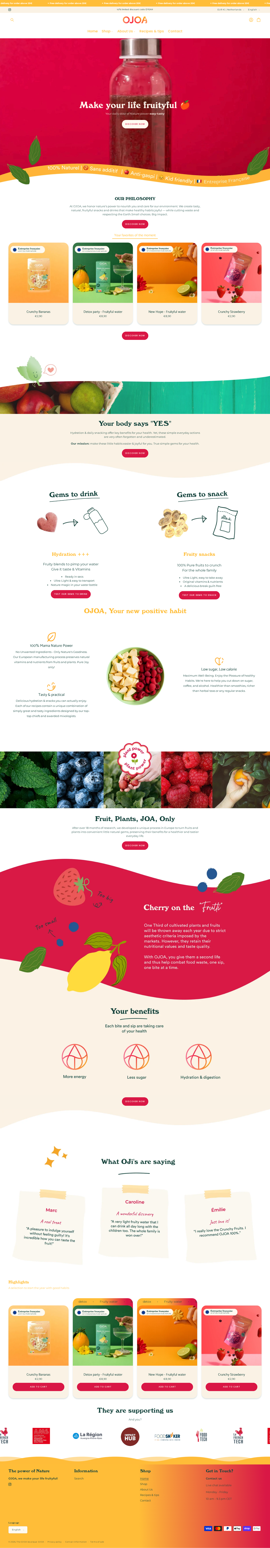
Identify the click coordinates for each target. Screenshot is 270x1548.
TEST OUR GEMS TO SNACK (199, 595)
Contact (145, 1500)
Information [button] (86, 1471)
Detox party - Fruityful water (103, 312)
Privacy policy (54, 1542)
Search (79, 1478)
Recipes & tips (149, 1495)
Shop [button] (145, 1471)
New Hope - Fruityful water (167, 312)
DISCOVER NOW (135, 123)
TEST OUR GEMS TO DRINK (70, 594)
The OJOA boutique (26, 1542)
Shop (143, 1484)
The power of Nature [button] (29, 1471)
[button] (12, 20)
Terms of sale (97, 1542)
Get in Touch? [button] (219, 1471)
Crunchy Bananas (38, 312)
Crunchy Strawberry (231, 312)
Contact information (76, 1542)
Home (144, 1478)
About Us (146, 1489)
